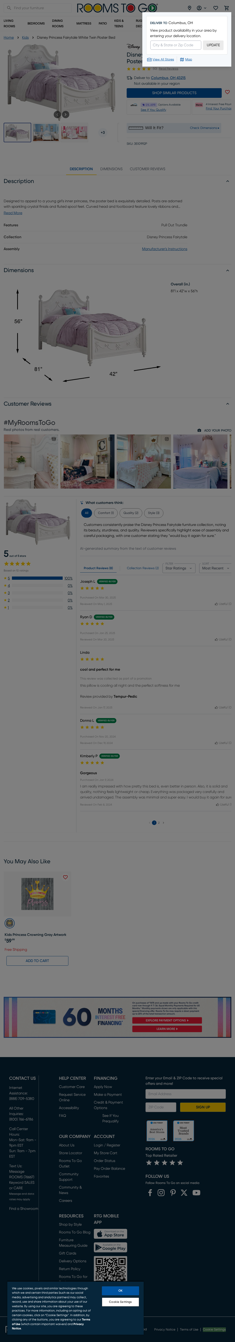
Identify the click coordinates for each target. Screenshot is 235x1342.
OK (120, 1290)
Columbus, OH (180, 23)
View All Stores (163, 59)
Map (188, 59)
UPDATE (213, 45)
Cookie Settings (120, 1302)
